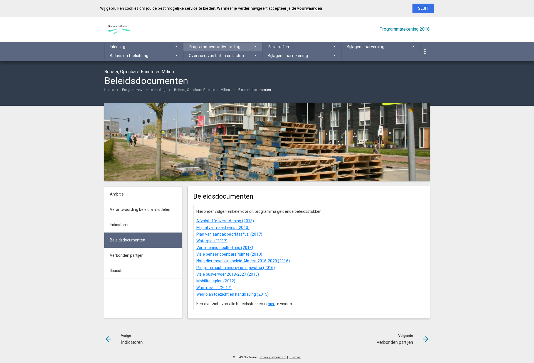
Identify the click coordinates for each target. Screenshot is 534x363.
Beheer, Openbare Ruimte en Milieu (202, 90)
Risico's (116, 270)
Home (109, 90)
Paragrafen (278, 47)
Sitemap (295, 357)
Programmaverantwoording (214, 47)
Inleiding (117, 47)
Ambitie (117, 194)
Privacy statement (272, 357)
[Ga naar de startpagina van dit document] (118, 29)
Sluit (423, 8)
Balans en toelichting (129, 55)
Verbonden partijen (127, 255)
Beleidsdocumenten (254, 90)
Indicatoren (120, 225)
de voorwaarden (306, 8)
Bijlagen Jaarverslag (365, 47)
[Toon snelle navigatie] (425, 51)
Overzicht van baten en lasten (216, 55)
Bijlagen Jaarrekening (288, 55)
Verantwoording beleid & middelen (140, 209)
